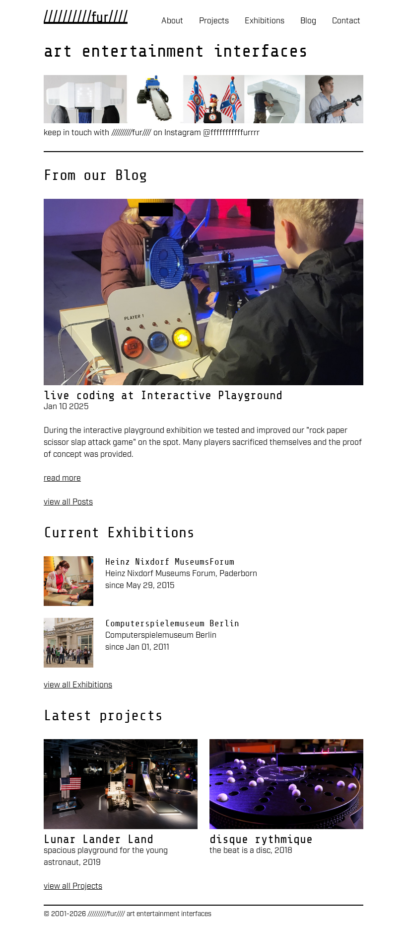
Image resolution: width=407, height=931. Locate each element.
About (172, 21)
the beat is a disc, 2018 (250, 851)
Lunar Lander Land (98, 839)
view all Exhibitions (78, 685)
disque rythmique (261, 839)
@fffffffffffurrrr (231, 133)
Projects (214, 21)
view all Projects (73, 886)
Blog (308, 21)
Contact (346, 21)
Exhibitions (264, 21)
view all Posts (68, 502)
